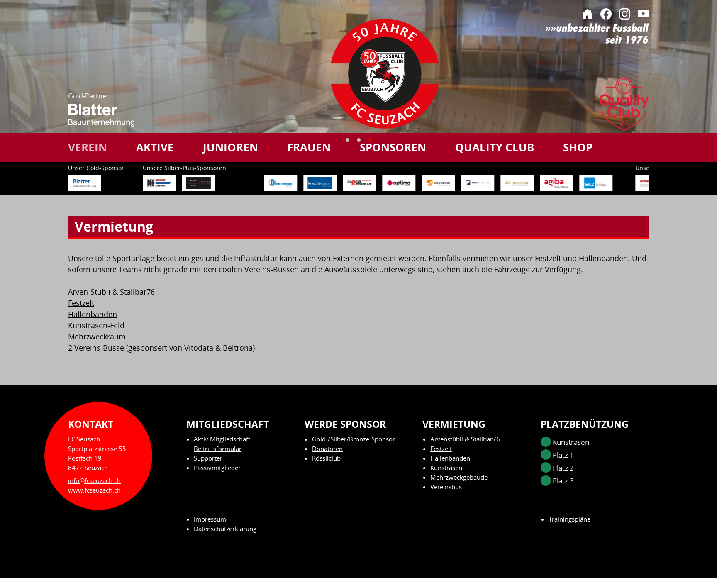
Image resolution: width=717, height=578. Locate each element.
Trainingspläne (569, 519)
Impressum (210, 519)
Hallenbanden (92, 314)
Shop (578, 147)
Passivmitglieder (217, 467)
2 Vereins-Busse (96, 348)
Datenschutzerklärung (225, 528)
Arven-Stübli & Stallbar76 (111, 292)
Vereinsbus (446, 487)
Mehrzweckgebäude (459, 477)
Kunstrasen (446, 467)
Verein (87, 147)
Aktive (155, 147)
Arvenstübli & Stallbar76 (465, 439)
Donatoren (327, 448)
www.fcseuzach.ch (94, 490)
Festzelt (81, 303)
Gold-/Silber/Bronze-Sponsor (353, 439)
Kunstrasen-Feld (96, 325)
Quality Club (494, 147)
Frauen (309, 147)
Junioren (230, 147)
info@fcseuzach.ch (94, 480)
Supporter (208, 458)
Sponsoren (393, 147)
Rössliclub (326, 458)
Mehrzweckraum (97, 336)
